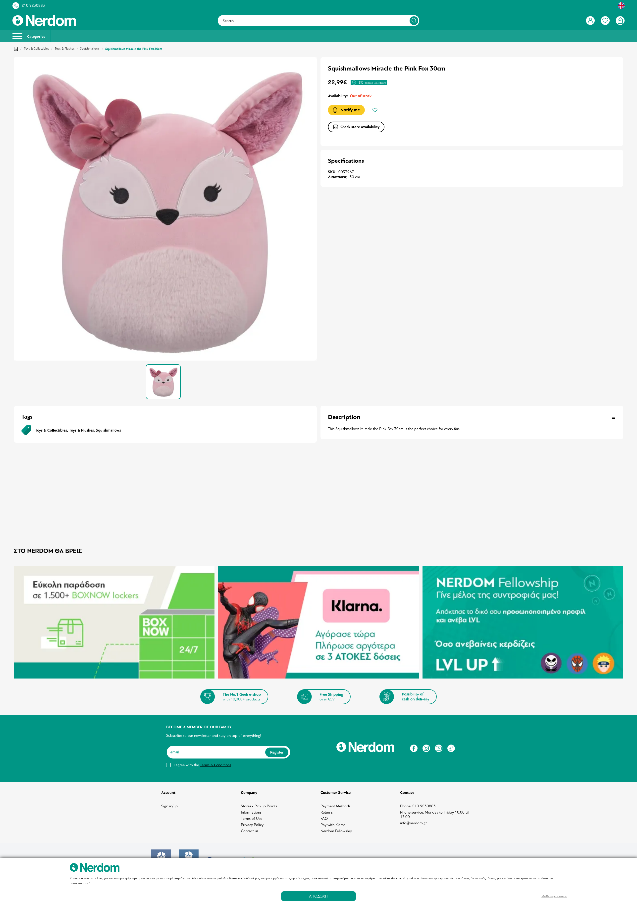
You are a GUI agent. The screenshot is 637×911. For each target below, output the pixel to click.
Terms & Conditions (215, 765)
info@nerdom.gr (413, 823)
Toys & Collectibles (36, 48)
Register (276, 752)
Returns (326, 812)
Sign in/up (169, 806)
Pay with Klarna (333, 825)
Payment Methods (335, 806)
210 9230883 (33, 5)
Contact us (249, 831)
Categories (35, 36)
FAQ (324, 818)
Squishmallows (90, 48)
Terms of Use (251, 818)
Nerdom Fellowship (336, 831)
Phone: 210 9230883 (418, 806)
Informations (251, 812)
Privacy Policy (252, 825)
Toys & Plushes (65, 48)
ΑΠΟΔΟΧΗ (318, 896)
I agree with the (202, 765)
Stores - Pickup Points (259, 806)
